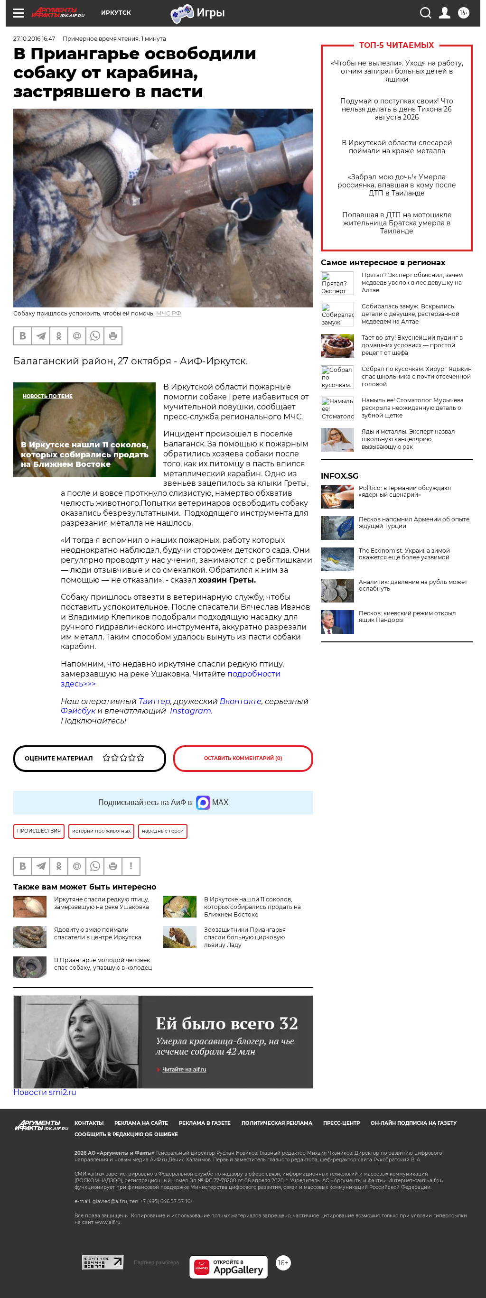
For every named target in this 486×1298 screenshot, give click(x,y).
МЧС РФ (168, 313)
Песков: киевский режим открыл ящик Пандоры (407, 616)
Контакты (89, 1123)
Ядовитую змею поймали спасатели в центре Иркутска (97, 933)
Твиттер (154, 701)
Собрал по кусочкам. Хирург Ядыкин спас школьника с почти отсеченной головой (417, 376)
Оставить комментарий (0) (243, 758)
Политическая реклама (277, 1123)
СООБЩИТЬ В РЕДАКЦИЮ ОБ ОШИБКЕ (126, 1134)
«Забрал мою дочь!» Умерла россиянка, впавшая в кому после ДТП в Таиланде (396, 185)
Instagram (190, 710)
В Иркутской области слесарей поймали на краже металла (397, 147)
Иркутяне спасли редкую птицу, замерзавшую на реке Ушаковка (102, 903)
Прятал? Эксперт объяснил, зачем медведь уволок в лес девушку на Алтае (412, 282)
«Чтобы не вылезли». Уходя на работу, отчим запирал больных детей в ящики (397, 71)
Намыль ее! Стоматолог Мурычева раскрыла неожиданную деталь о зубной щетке (413, 408)
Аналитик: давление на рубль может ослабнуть (413, 585)
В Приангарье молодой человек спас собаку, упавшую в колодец (103, 963)
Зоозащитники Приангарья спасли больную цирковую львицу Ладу (245, 937)
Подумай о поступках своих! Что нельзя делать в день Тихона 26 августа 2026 (396, 109)
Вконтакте (241, 701)
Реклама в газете (205, 1123)
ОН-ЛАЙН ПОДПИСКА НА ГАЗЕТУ (414, 1123)
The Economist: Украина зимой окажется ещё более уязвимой (404, 554)
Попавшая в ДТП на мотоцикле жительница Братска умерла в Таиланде (397, 223)
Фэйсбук (78, 710)
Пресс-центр (341, 1123)
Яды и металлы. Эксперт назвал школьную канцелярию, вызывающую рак (408, 439)
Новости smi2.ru (44, 1092)
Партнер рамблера (156, 1262)
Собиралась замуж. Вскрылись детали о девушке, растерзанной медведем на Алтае (410, 314)
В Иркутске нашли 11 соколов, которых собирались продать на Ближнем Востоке (252, 907)
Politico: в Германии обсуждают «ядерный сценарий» (405, 491)
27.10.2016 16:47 (34, 38)
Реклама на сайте (141, 1123)
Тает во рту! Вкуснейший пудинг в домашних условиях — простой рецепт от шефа (412, 345)
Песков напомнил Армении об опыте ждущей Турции (414, 522)
